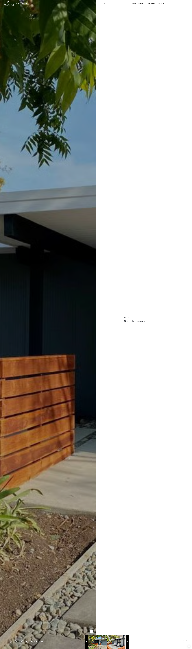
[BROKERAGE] (41, 641)
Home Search (141, 3)
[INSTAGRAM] (11, 641)
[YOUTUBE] (26, 641)
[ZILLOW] (36, 641)
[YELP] (31, 641)
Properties (133, 3)
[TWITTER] (21, 641)
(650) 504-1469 (161, 3)
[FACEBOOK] (6, 641)
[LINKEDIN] (16, 641)
